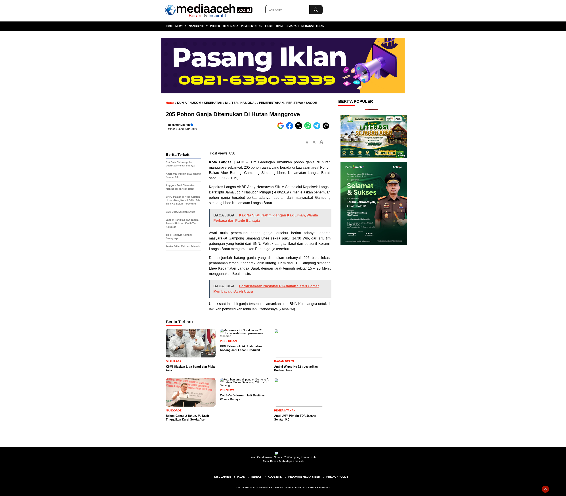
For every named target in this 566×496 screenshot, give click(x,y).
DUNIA (182, 102)
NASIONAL (248, 102)
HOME (169, 26)
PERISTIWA (294, 102)
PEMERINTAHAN (251, 26)
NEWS (179, 26)
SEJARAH (292, 26)
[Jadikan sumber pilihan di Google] (281, 128)
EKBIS (269, 26)
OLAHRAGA (230, 26)
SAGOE (311, 102)
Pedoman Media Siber (304, 476)
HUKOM (195, 102)
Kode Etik (275, 476)
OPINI (279, 26)
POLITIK (215, 26)
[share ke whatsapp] (308, 128)
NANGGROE (197, 26)
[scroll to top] (545, 489)
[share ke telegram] (317, 128)
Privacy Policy (337, 476)
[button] (307, 142)
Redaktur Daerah (179, 124)
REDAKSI (307, 26)
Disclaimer (222, 476)
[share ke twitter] (299, 128)
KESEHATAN (213, 102)
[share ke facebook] (290, 128)
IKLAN (320, 26)
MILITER (231, 102)
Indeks (256, 476)
